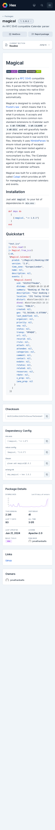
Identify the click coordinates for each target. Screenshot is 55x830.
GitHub (8, 560)
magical (9, 21)
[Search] (42, 5)
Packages (9, 16)
